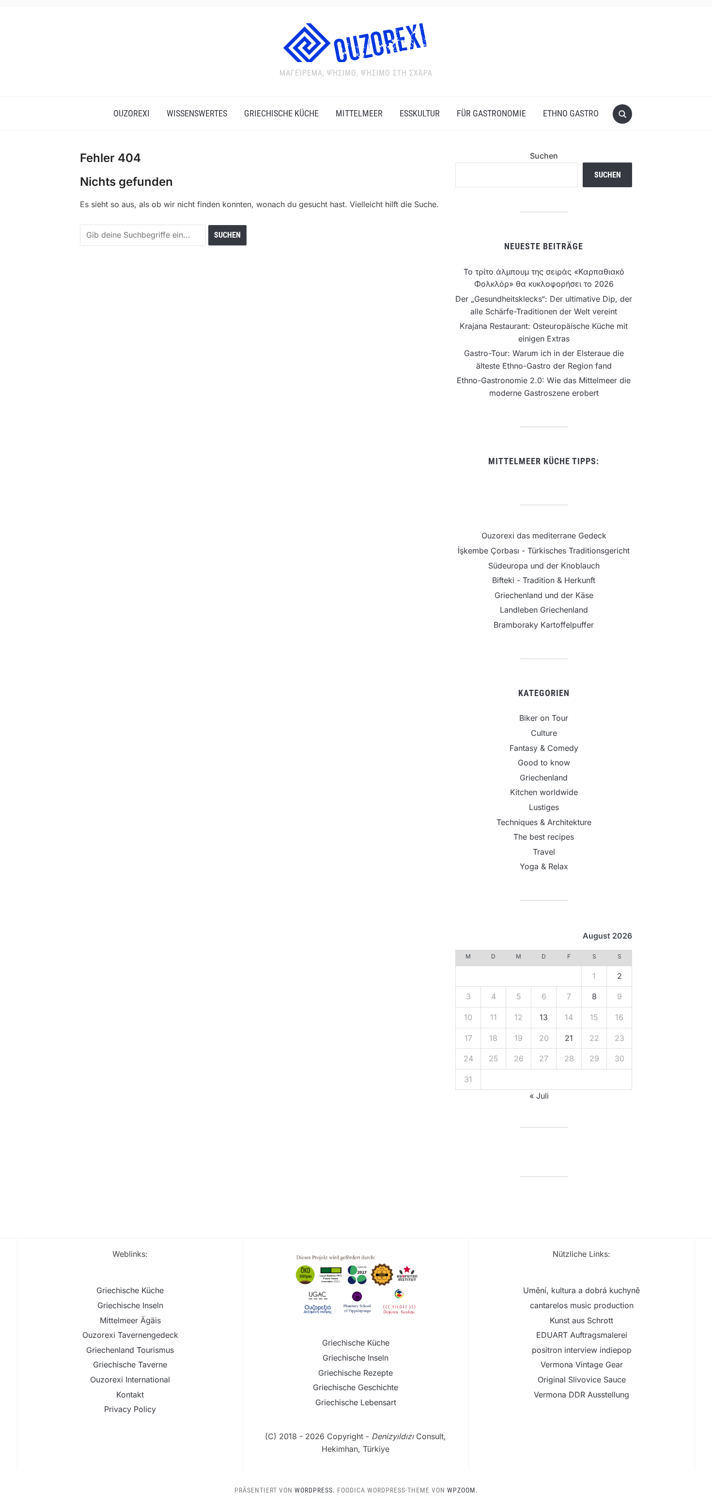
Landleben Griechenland (544, 610)
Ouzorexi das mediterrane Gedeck (543, 535)
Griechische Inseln (130, 1305)
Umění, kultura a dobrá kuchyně (581, 1290)
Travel (544, 852)
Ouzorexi (131, 113)
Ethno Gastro (571, 113)
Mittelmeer (359, 113)
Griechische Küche (281, 113)
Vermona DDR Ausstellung (581, 1394)
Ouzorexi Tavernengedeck (130, 1335)
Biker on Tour (543, 718)
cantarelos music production (582, 1305)
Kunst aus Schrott (581, 1320)
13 (544, 1017)
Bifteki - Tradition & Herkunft (543, 580)
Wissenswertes (197, 113)
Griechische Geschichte (355, 1387)
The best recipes (543, 837)
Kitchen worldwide (544, 792)
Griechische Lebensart (355, 1402)
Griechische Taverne (130, 1364)
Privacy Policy (130, 1409)
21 (569, 1038)
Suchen (544, 156)
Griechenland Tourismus (130, 1350)
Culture (544, 733)
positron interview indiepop (582, 1350)
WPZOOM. (462, 1490)
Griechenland (544, 777)
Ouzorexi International (130, 1379)
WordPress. (314, 1490)
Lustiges (544, 807)
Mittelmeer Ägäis (130, 1320)
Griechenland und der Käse (544, 595)
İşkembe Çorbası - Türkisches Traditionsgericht (544, 550)
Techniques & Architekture (543, 822)
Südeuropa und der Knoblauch (544, 565)
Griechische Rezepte (355, 1373)
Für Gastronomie (491, 113)
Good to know (544, 762)
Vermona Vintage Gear (582, 1364)
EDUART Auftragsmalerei (581, 1335)
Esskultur (420, 113)
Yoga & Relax (544, 866)
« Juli (539, 1096)
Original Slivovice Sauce (582, 1379)
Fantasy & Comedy (544, 748)
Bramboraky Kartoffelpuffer (544, 625)
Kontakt (130, 1394)
